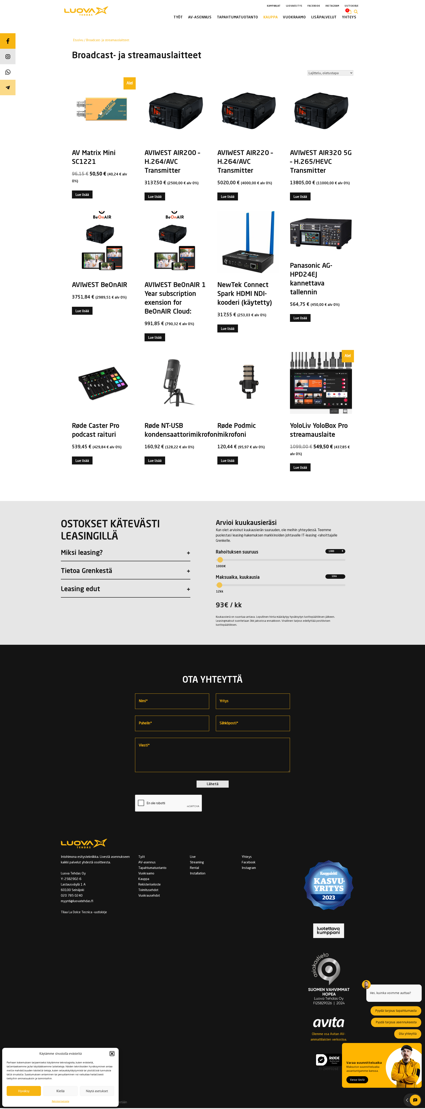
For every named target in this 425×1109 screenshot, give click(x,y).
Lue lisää (82, 194)
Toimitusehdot (148, 890)
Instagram (249, 868)
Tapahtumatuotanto (152, 868)
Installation (197, 873)
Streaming (197, 862)
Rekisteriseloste (60, 1101)
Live (193, 857)
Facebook (248, 862)
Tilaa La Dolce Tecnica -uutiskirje (84, 912)
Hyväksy (23, 1091)
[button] (112, 1053)
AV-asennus (147, 862)
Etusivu (78, 40)
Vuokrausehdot (149, 895)
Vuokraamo (146, 873)
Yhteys (247, 857)
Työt (141, 857)
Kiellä (60, 1091)
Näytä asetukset (97, 1091)
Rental (194, 868)
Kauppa (143, 879)
